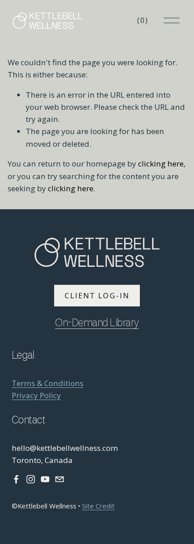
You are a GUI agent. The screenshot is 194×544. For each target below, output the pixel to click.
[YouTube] (45, 479)
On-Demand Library (97, 323)
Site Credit (98, 505)
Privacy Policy (36, 395)
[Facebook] (16, 479)
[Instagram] (30, 479)
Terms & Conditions (47, 383)
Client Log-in (97, 296)
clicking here (161, 163)
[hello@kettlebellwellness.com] (59, 479)
